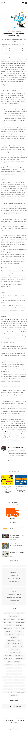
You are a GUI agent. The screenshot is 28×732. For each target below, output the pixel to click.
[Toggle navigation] (26, 3)
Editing (7, 646)
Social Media (8, 680)
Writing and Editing (14, 603)
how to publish (20, 659)
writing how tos (8, 692)
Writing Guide (8, 689)
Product (14, 591)
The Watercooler (14, 600)
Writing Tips (14, 695)
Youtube (22, 720)
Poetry (9, 668)
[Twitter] (10, 706)
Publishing (17, 668)
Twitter (21, 718)
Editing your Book (17, 646)
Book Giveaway (8, 628)
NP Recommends (14, 588)
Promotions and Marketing (14, 31)
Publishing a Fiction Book (14, 671)
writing (21, 686)
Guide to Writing (8, 659)
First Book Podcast (14, 581)
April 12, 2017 (13, 539)
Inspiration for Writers (14, 662)
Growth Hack (8, 656)
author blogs (20, 613)
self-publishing (7, 677)
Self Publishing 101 (19, 677)
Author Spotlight (14, 569)
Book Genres (19, 625)
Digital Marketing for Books (14, 643)
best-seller (21, 619)
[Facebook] (8, 460)
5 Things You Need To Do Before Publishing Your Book (7, 491)
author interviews (14, 616)
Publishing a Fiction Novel (14, 674)
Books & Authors (14, 572)
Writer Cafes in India (10, 686)
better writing (7, 622)
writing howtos (19, 689)
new (14, 584)
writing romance (20, 692)
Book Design (9, 625)
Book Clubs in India (19, 622)
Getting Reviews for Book (14, 652)
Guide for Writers (19, 656)
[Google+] (14, 706)
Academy (3, 486)
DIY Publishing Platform (14, 578)
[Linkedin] (17, 706)
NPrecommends (19, 665)
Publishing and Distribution (14, 597)
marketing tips (8, 665)
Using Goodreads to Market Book (14, 683)
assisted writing (9, 613)
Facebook (9, 718)
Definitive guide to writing (14, 640)
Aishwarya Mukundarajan (10, 39)
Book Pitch (8, 631)
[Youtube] (20, 706)
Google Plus (9, 720)
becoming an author (9, 619)
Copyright (19, 634)
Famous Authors (14, 649)
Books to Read (9, 634)
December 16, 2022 (14, 548)
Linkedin (15, 722)
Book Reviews (19, 631)
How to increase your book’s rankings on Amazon (21, 490)
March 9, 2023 (13, 531)
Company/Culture (14, 575)
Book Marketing (20, 628)
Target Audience (19, 680)
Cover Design (14, 637)
